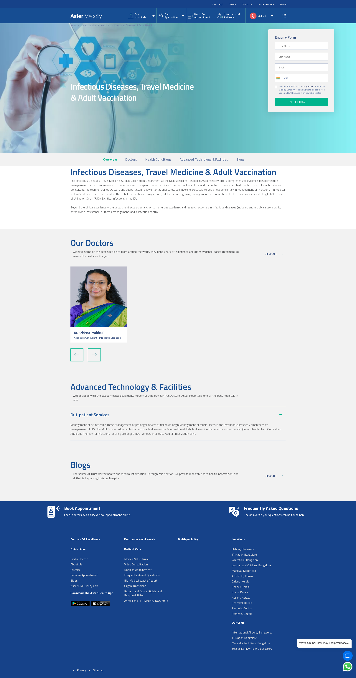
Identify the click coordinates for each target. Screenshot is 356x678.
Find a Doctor (79, 559)
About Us (76, 564)
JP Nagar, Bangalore (244, 554)
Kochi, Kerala (240, 592)
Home (73, 25)
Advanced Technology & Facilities (204, 159)
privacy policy (306, 86)
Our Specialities (171, 15)
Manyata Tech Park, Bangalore (251, 643)
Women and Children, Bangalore (251, 565)
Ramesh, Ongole (242, 613)
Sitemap (98, 670)
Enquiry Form (285, 37)
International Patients (232, 15)
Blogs (240, 159)
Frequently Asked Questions (142, 575)
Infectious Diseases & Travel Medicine (135, 25)
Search (283, 4)
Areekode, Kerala (242, 576)
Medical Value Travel (136, 559)
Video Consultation (136, 564)
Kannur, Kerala (241, 587)
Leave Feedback (266, 4)
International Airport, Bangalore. (252, 632)
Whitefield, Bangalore (245, 560)
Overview (110, 159)
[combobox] (279, 78)
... (81, 25)
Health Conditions (158, 159)
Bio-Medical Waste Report (140, 580)
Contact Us (247, 4)
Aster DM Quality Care (84, 586)
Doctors (131, 159)
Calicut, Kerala (240, 581)
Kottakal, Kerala (242, 603)
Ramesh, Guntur (242, 608)
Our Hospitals (140, 15)
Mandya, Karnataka (244, 570)
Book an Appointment (84, 575)
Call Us (262, 16)
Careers (232, 4)
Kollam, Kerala (241, 597)
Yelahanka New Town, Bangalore (252, 648)
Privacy (81, 670)
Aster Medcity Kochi (96, 25)
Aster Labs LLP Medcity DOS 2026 (146, 600)
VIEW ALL (271, 254)
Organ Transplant (135, 586)
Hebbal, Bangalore (243, 549)
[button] (76, 354)
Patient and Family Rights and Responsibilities (143, 593)
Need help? (217, 4)
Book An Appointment (202, 15)
